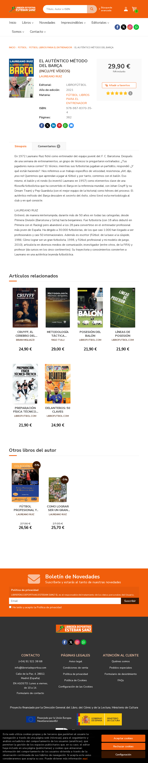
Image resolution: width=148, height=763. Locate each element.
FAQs (121, 680)
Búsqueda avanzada (106, 9)
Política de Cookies (75, 680)
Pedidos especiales (121, 667)
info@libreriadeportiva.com (30, 667)
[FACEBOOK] (117, 27)
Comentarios (48, 146)
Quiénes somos (121, 661)
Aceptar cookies (123, 738)
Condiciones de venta (75, 667)
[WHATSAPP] (136, 27)
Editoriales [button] (99, 22)
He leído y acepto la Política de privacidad (37, 607)
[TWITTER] (123, 27)
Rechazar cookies (123, 746)
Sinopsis (21, 146)
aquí (84, 758)
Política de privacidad (75, 674)
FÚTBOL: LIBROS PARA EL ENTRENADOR (50, 47)
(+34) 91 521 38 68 (30, 661)
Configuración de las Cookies (75, 686)
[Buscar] (92, 9)
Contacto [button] (37, 31)
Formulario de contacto (30, 693)
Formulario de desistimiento (121, 674)
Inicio (12, 47)
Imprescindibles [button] (72, 22)
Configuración (123, 754)
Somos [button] (17, 31)
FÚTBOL (22, 47)
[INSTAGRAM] (130, 27)
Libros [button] (27, 22)
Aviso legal (75, 661)
